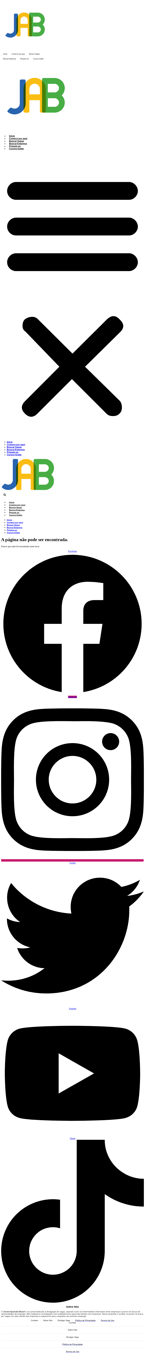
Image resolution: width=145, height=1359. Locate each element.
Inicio (5, 54)
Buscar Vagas (34, 54)
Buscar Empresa (9, 59)
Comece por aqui (18, 54)
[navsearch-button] (5, 495)
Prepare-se (24, 59)
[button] (72, 295)
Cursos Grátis (38, 59)
